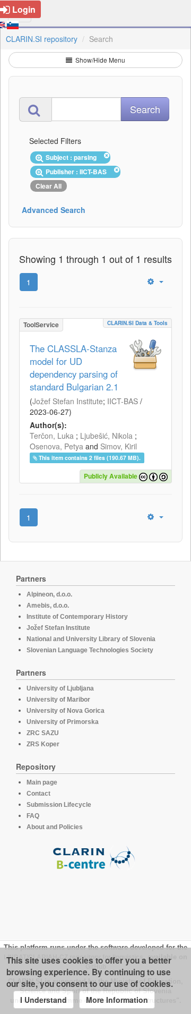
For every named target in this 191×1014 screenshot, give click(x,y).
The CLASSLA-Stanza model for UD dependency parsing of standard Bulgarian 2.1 (74, 367)
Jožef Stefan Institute (67, 401)
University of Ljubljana (60, 688)
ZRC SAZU (43, 733)
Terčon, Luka (52, 435)
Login (24, 9)
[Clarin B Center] (95, 857)
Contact (38, 793)
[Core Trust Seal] (95, 900)
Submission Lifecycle (59, 804)
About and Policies (55, 827)
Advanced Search (53, 209)
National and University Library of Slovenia (91, 639)
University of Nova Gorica (66, 710)
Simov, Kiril (118, 446)
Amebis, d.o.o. (48, 605)
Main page (42, 782)
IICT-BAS (122, 401)
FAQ (33, 816)
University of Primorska (63, 722)
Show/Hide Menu (99, 59)
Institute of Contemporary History (77, 616)
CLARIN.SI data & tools (137, 323)
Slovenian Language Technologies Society (90, 650)
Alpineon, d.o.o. (49, 594)
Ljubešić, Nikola (106, 435)
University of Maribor (58, 699)
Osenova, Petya (56, 446)
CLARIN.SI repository (41, 38)
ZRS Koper (43, 744)
